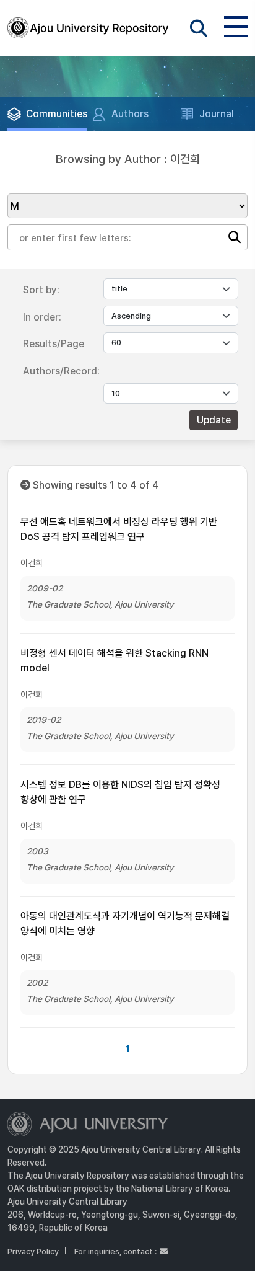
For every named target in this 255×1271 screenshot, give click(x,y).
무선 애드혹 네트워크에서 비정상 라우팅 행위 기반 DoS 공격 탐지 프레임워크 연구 (118, 529)
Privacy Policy (33, 1251)
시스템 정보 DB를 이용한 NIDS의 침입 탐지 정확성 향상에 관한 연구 (120, 792)
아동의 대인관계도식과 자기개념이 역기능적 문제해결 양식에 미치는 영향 (125, 923)
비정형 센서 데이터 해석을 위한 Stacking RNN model (114, 660)
